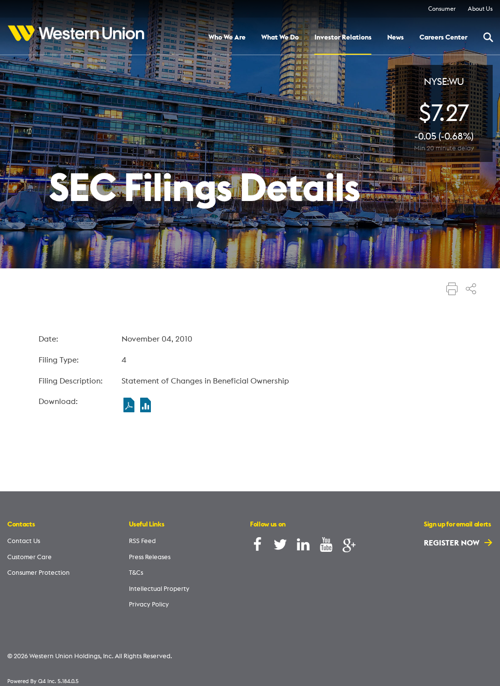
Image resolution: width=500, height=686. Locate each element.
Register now (452, 542)
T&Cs (136, 572)
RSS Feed (142, 541)
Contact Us (23, 541)
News (395, 37)
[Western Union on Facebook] (257, 547)
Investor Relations (343, 37)
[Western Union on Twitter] (280, 547)
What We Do (280, 37)
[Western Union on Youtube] (326, 547)
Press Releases (149, 557)
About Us (480, 8)
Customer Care (29, 557)
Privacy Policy (149, 604)
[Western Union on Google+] (349, 547)
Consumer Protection (38, 572)
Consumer (442, 8)
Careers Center (443, 37)
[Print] (452, 290)
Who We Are (227, 37)
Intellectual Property (159, 588)
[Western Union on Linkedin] (303, 547)
